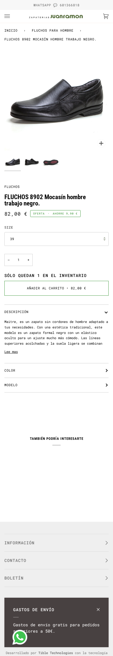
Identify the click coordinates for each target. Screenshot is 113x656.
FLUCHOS (12, 186)
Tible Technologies (55, 652)
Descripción (16, 311)
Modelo (11, 385)
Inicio (11, 30)
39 (12, 239)
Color (9, 370)
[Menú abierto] (12, 16)
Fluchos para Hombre (53, 30)
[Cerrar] (100, 607)
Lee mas (11, 351)
